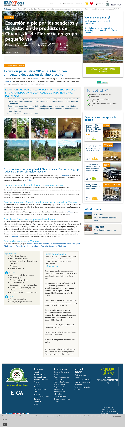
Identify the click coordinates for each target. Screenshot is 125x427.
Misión (76, 377)
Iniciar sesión (68, 4)
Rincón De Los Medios (82, 380)
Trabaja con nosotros (82, 382)
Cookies (77, 390)
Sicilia (36, 404)
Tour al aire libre (60, 397)
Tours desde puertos (61, 377)
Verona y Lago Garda (41, 397)
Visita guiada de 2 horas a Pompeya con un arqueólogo (93, 186)
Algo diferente (59, 394)
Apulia (36, 387)
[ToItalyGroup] (113, 5)
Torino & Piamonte (40, 380)
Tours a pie (58, 380)
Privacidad (78, 385)
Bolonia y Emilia (39, 375)
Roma (36, 392)
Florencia (37, 402)
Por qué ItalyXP (97, 91)
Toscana (37, 399)
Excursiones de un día (62, 399)
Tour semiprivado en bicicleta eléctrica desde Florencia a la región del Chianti (93, 148)
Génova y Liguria (40, 377)
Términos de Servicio (82, 387)
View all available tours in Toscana (103, 70)
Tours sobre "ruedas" (61, 382)
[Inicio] (14, 3)
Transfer (57, 402)
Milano (36, 382)
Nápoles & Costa (40, 389)
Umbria (37, 372)
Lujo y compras (59, 384)
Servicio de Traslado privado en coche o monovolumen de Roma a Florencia (93, 168)
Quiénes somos (80, 375)
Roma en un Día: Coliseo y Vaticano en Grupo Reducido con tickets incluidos (93, 128)
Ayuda (77, 4)
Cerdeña (37, 384)
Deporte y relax (59, 387)
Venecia (37, 394)
